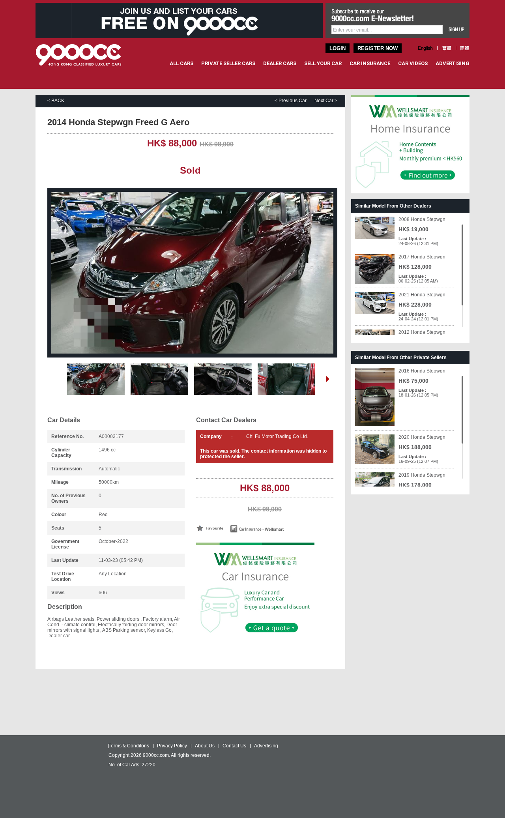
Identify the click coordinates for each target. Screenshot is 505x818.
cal (272, 529)
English (425, 48)
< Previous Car (291, 100)
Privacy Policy (172, 746)
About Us (205, 746)
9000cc (86, 55)
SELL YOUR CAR (323, 63)
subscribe (457, 29)
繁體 (446, 48)
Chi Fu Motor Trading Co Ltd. (277, 436)
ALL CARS (181, 63)
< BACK (55, 100)
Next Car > (325, 100)
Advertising (266, 746)
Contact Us (234, 746)
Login (337, 48)
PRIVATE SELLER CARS (228, 63)
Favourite (210, 528)
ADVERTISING (452, 63)
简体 (464, 48)
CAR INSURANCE (370, 63)
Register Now (377, 48)
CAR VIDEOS (413, 63)
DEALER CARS (279, 63)
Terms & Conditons (128, 746)
